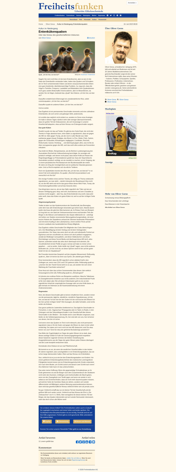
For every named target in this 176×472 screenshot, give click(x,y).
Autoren (78, 15)
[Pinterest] (83, 443)
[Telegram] (90, 443)
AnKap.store (110, 113)
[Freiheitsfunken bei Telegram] (117, 15)
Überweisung (63, 421)
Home (41, 24)
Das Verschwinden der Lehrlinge (117, 201)
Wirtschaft (87, 19)
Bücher (94, 15)
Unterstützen (70, 15)
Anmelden (132, 3)
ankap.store (132, 158)
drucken (92, 38)
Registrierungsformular (78, 460)
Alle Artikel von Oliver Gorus (115, 207)
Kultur (94, 19)
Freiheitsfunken (60, 15)
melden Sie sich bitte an (74, 458)
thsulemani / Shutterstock (88, 74)
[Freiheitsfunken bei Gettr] (120, 15)
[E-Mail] (93, 443)
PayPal (47, 421)
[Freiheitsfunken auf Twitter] (110, 15)
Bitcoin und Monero (83, 421)
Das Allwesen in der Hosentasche (117, 204)
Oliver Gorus (50, 24)
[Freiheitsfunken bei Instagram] (114, 15)
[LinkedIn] (86, 443)
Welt (80, 19)
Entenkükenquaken (53, 30)
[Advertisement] (121, 178)
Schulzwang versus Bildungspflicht (117, 198)
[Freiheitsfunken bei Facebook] (107, 15)
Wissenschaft (102, 19)
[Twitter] (80, 443)
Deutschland (73, 19)
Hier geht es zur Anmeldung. (80, 429)
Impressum (101, 15)
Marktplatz (86, 15)
